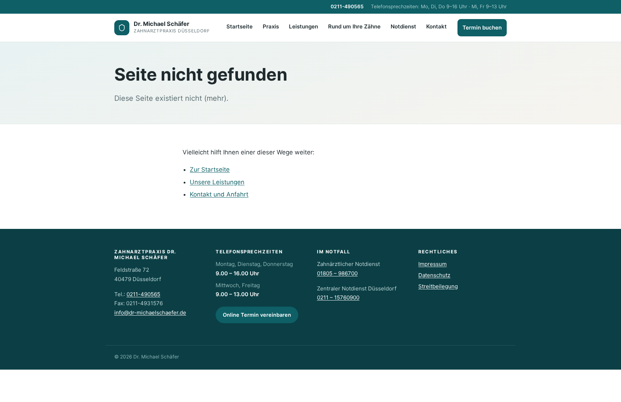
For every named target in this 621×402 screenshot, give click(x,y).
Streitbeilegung (438, 286)
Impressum (432, 264)
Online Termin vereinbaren (257, 315)
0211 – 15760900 (338, 297)
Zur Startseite (210, 169)
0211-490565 (347, 6)
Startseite (239, 26)
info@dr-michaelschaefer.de (150, 312)
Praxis (271, 26)
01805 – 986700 (337, 273)
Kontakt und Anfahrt (219, 194)
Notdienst (403, 26)
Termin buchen (482, 27)
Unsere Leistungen (217, 182)
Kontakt (436, 26)
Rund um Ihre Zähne (354, 26)
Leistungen (303, 26)
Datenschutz (434, 275)
